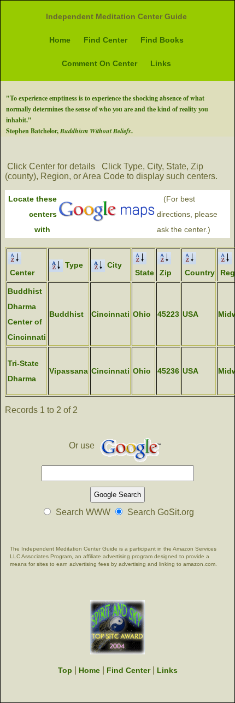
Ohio (142, 314)
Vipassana (68, 371)
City (113, 265)
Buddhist (66, 314)
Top (65, 670)
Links (160, 63)
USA (190, 314)
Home (59, 40)
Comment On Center (99, 63)
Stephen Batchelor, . (69, 130)
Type (73, 265)
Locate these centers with (32, 214)
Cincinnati (110, 314)
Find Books (162, 40)
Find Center (105, 40)
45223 (168, 314)
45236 (168, 371)
